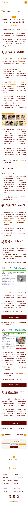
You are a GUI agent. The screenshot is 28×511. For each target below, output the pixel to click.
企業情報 (5, 488)
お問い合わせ (17, 488)
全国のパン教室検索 (7, 480)
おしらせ (14, 444)
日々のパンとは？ (18, 474)
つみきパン (21, 61)
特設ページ (19, 160)
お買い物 (16, 483)
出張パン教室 (6, 483)
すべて (5, 444)
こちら (10, 218)
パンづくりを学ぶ (18, 477)
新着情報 (5, 474)
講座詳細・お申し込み (14, 317)
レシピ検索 (5, 477)
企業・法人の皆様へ (19, 491)
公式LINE (5, 491)
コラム (22, 444)
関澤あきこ (21, 373)
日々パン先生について (14, 423)
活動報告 (16, 480)
